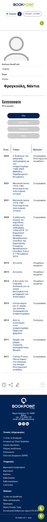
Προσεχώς (8, 504)
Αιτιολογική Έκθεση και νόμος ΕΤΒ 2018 (21, 511)
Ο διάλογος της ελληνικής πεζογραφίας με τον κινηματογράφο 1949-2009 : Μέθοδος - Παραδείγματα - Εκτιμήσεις (21, 166)
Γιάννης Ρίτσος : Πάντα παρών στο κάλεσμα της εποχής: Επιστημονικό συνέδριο (21, 363)
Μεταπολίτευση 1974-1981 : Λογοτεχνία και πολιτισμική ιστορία (21, 188)
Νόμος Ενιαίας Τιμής (12, 507)
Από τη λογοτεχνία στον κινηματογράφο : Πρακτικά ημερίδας (21, 327)
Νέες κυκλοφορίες (11, 500)
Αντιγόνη (17, 263)
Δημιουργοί (8, 471)
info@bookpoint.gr (26, 419)
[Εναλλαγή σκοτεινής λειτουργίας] (41, 508)
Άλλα (23, 136)
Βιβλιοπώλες (9, 478)
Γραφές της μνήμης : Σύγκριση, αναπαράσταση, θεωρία (21, 344)
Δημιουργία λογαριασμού (14, 467)
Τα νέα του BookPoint (12, 497)
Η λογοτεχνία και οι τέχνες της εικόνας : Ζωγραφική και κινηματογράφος (21, 308)
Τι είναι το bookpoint (12, 438)
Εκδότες (7, 474)
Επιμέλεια (23, 129)
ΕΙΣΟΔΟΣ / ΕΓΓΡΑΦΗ (32, 14)
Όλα (23, 116)
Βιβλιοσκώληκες (10, 481)
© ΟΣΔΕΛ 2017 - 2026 (23, 518)
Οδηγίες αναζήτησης (12, 449)
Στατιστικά (8, 485)
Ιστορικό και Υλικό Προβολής (16, 441)
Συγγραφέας (23, 122)
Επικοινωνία (8, 452)
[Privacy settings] (41, 516)
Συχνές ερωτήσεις (11, 445)
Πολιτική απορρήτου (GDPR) (15, 456)
